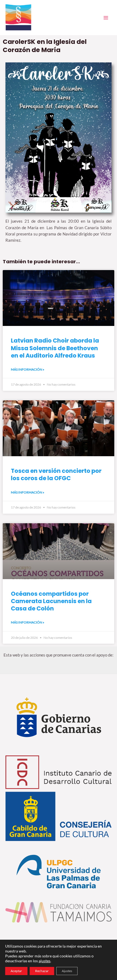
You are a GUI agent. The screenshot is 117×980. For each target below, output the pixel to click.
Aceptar (16, 971)
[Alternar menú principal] (106, 17)
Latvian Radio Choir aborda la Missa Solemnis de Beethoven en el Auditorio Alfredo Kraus (55, 348)
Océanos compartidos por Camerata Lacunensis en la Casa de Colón (51, 601)
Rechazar (42, 971)
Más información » (27, 369)
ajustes (44, 960)
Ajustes (67, 971)
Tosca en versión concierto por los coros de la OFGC (56, 474)
